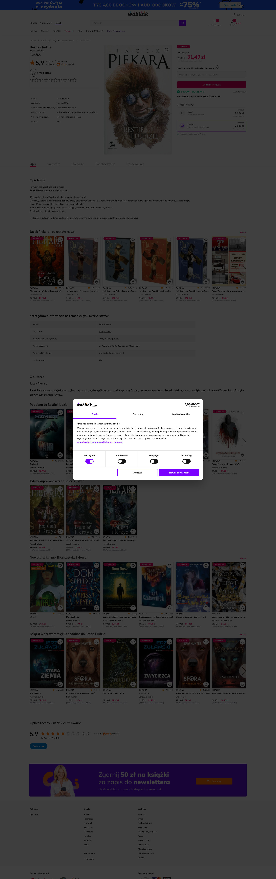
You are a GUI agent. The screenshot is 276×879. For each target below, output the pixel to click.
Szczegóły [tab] (138, 414)
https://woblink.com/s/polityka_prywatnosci (100, 442)
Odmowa (137, 472)
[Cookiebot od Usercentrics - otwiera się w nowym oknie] (187, 405)
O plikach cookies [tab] (181, 414)
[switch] (122, 461)
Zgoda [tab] (95, 414)
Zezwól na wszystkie (179, 472)
